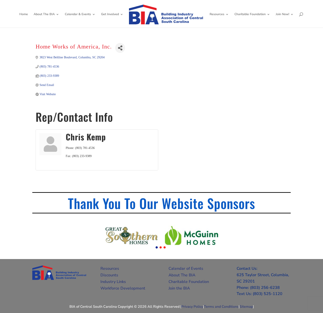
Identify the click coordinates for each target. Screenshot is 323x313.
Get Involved (110, 14)
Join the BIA (179, 288)
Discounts (109, 275)
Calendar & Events (78, 14)
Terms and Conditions (221, 306)
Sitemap (246, 306)
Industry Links (113, 281)
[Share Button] (120, 48)
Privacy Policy (192, 306)
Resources (217, 14)
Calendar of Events (186, 268)
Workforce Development (122, 288)
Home (23, 14)
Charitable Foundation (250, 14)
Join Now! (282, 14)
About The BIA (44, 14)
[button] (157, 247)
